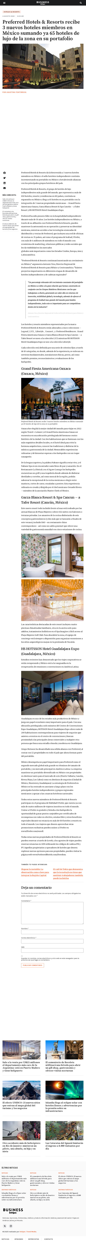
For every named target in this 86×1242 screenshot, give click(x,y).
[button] (4, 3)
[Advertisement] (43, 134)
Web (22, 947)
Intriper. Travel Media (28, 1232)
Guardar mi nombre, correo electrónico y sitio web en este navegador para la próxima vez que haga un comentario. (50, 959)
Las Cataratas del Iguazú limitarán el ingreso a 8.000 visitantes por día (64, 1146)
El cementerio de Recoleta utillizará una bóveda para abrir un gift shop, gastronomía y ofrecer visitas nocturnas (11, 216)
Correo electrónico (28, 938)
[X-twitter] (5, 1226)
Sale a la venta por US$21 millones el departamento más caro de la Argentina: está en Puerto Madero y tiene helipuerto (11, 203)
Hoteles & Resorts (12, 12)
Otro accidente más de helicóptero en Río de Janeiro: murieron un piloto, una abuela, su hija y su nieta (21, 1147)
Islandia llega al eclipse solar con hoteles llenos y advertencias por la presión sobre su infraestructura (64, 1106)
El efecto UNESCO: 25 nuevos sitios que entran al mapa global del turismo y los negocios (11, 226)
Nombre (25, 928)
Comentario (26, 901)
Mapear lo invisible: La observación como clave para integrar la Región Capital (35, 872)
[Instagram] (11, 1226)
